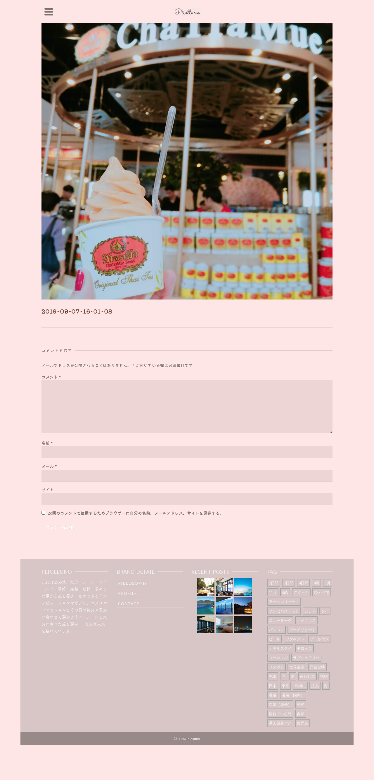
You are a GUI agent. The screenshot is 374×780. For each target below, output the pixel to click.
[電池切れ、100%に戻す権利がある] (205, 624)
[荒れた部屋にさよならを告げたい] (224, 624)
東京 (285, 685)
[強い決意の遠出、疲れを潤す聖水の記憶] (243, 587)
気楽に (300, 685)
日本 (272, 685)
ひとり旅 (321, 592)
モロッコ (304, 648)
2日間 (273, 583)
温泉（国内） (293, 695)
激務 (300, 704)
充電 (272, 676)
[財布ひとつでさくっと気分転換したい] (243, 624)
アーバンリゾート (284, 601)
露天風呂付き (280, 723)
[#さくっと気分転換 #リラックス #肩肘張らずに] (224, 605)
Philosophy (132, 583)
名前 (47, 443)
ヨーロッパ (278, 657)
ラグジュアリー (306, 657)
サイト (47, 489)
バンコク (276, 629)
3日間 (288, 583)
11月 (273, 592)
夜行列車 (307, 676)
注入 (315, 685)
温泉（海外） (280, 704)
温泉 (272, 695)
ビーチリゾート (302, 629)
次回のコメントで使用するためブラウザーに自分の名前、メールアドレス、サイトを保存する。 (136, 513)
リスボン (276, 667)
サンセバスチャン (284, 611)
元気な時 (317, 667)
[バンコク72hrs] (224, 587)
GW (285, 592)
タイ (325, 611)
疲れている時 (280, 713)
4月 (316, 583)
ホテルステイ (280, 648)
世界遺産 (296, 667)
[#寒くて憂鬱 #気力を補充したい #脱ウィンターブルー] (205, 605)
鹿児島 (302, 723)
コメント (51, 377)
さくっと (301, 592)
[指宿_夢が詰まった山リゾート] (243, 605)
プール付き (319, 639)
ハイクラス (306, 620)
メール (49, 466)
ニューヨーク (280, 620)
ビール (274, 639)
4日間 (303, 583)
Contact (128, 603)
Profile (127, 593)
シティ (310, 611)
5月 (327, 583)
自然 (300, 713)
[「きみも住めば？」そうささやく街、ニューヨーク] (205, 587)
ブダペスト (294, 639)
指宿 (324, 676)
